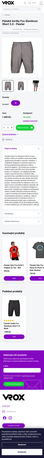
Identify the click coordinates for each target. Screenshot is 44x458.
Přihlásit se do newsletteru (14, 384)
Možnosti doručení (30, 121)
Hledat (39, 9)
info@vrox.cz (11, 411)
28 (15, 103)
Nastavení (22, 445)
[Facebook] (4, 417)
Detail (14, 278)
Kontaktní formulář (13, 425)
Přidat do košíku (23, 128)
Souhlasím (22, 452)
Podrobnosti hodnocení (31, 29)
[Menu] (41, 3)
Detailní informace (9, 134)
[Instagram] (10, 417)
